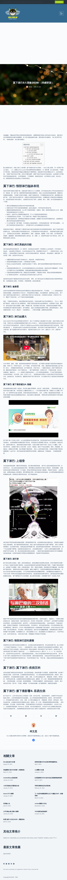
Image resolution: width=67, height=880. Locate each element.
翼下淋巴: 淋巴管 (33, 157)
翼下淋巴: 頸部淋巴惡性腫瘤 (33, 159)
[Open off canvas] (61, 13)
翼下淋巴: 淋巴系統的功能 (33, 149)
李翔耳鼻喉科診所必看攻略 (42, 785)
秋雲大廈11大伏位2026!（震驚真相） (14, 819)
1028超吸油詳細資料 (41, 811)
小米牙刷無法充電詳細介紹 (11, 785)
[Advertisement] (33, 43)
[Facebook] (10, 716)
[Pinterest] (41, 716)
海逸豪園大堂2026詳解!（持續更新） (14, 770)
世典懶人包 (6, 803)
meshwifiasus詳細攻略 (10, 778)
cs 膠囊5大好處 (39, 770)
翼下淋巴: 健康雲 (33, 150)
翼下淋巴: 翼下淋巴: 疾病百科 (32, 161)
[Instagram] (8, 863)
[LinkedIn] (56, 716)
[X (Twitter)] (26, 716)
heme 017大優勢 (8, 793)
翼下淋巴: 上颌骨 (29, 156)
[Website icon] (33, 740)
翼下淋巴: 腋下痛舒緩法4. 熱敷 (36, 154)
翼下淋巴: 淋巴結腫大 (32, 152)
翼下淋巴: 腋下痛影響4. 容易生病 (33, 163)
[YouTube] (13, 863)
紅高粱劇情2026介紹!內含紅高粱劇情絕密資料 (48, 778)
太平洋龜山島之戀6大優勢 (11, 811)
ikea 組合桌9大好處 (9, 762)
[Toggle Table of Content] (41, 144)
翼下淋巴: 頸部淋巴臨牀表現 (32, 147)
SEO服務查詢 (59, 2)
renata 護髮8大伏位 (41, 803)
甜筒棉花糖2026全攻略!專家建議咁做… (46, 762)
